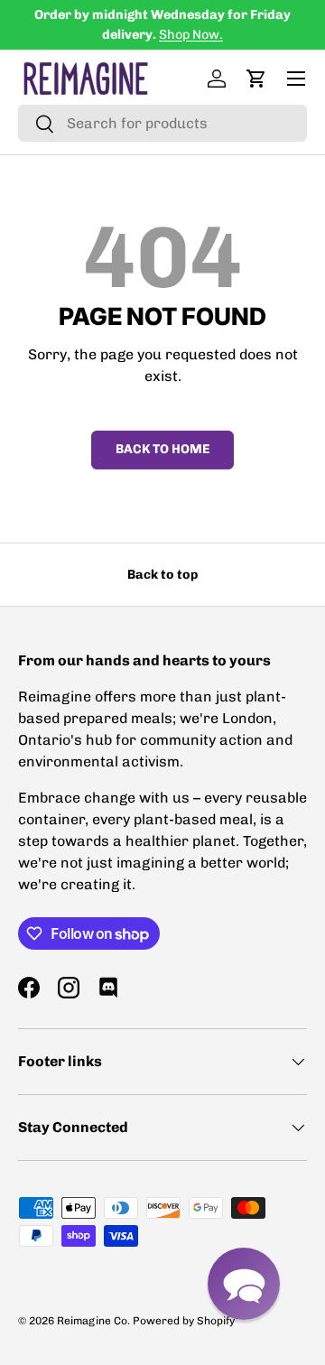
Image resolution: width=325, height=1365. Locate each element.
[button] (256, 78)
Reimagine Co (92, 1320)
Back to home (162, 449)
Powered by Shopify (184, 1320)
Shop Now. (191, 34)
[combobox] (162, 123)
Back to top (162, 574)
